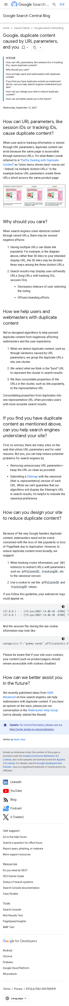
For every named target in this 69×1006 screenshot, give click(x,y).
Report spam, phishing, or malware (23, 848)
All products (10, 973)
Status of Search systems (18, 882)
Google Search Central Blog (26, 16)
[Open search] (54, 4)
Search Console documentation (21, 887)
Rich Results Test (13, 915)
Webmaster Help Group (43, 710)
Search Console (12, 909)
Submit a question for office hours (22, 842)
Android (7, 950)
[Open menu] (6, 4)
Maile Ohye (19, 739)
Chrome (7, 956)
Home (6, 28)
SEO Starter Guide (13, 876)
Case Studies (10, 893)
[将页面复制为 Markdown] (34, 47)
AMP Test (8, 927)
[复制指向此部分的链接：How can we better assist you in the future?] (33, 684)
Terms (6, 988)
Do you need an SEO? (15, 870)
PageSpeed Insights (14, 921)
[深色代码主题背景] (63, 607)
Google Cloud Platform (16, 968)
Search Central (41, 4)
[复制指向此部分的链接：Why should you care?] (51, 222)
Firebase (8, 962)
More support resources (17, 854)
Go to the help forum (15, 836)
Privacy (18, 988)
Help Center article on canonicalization (32, 729)
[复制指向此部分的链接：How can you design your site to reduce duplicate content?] (6, 524)
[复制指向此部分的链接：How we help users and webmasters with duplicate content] (22, 323)
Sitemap (32, 476)
